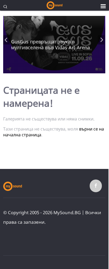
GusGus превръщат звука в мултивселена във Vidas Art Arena (50, 44)
